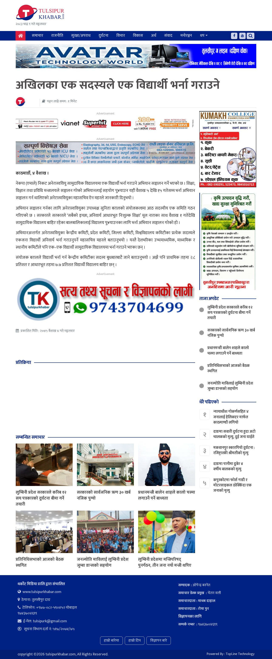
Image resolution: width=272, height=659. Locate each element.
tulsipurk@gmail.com (50, 621)
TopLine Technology (240, 654)
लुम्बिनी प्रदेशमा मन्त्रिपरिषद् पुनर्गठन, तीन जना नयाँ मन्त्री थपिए (164, 562)
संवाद (168, 35)
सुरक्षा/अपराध (81, 35)
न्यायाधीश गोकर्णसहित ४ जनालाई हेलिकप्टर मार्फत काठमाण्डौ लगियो (231, 416)
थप (202, 35)
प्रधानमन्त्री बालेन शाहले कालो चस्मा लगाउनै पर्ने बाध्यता (166, 495)
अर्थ (153, 35)
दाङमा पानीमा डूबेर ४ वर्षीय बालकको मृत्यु (228, 466)
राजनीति (57, 35)
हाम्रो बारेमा (111, 640)
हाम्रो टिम (135, 640)
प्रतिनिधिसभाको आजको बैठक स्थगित (40, 562)
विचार (120, 35)
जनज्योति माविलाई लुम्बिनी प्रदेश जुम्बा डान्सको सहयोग (103, 562)
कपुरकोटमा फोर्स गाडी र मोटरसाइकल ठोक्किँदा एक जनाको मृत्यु (232, 485)
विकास (138, 35)
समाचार (37, 35)
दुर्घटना (103, 35)
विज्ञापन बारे (158, 640)
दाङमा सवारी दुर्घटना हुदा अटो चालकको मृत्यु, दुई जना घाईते (234, 434)
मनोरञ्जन (186, 35)
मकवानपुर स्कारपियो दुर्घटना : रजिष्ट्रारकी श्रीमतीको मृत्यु (234, 450)
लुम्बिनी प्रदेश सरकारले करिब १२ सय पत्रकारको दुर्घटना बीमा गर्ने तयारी (41, 498)
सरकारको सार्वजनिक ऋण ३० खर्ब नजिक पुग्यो (103, 495)
